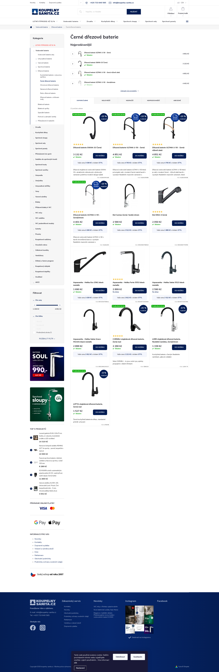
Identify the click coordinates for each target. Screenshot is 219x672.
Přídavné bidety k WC (43, 207)
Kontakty (42, 3)
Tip (38, 329)
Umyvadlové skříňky (42, 186)
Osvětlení (38, 277)
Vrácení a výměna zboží (44, 549)
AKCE (37, 282)
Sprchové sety (40, 143)
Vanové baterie (43, 63)
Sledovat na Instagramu (141, 637)
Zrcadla (38, 127)
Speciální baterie (43, 113)
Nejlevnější (106, 100)
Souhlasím (137, 657)
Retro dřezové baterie (47, 93)
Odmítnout (120, 657)
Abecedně (177, 100)
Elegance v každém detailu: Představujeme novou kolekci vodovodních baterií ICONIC (104, 615)
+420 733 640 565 (41, 615)
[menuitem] (45, 21)
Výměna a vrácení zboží (72, 623)
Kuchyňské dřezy (41, 132)
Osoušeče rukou (41, 245)
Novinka (40, 325)
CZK (182, 3)
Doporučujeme (82, 100)
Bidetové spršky (43, 108)
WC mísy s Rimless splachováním (106, 607)
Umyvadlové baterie (45, 59)
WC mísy (38, 213)
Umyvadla (39, 175)
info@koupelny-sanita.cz (46, 612)
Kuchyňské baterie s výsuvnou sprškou (51, 76)
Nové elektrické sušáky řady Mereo (106, 610)
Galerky (38, 229)
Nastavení (80, 668)
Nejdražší (129, 100)
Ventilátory (39, 255)
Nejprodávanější (153, 100)
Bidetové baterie (43, 104)
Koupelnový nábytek (42, 266)
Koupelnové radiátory (43, 239)
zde (75, 662)
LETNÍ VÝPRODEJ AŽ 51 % (45, 45)
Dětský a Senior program (44, 261)
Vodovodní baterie (42, 51)
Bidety (37, 202)
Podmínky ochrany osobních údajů (48, 562)
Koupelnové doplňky (42, 272)
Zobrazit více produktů (129, 91)
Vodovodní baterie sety (46, 55)
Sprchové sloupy (41, 138)
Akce (38, 322)
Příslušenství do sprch (43, 154)
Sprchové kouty (41, 165)
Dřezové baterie (43, 71)
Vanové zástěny (41, 197)
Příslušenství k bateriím (46, 121)
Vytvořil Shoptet (183, 667)
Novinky (32, 3)
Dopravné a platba (55, 3)
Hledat (133, 11)
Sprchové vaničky (41, 170)
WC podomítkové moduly (44, 223)
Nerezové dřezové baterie (49, 89)
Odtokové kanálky (42, 250)
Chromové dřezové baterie (49, 85)
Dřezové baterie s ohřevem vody (49, 98)
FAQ (36, 552)
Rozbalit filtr (46, 338)
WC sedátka (39, 218)
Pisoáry (38, 234)
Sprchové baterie (44, 67)
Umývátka (39, 181)
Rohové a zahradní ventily (47, 117)
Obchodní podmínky (43, 558)
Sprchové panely (41, 148)
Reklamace (39, 555)
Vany (37, 191)
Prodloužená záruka (43, 333)
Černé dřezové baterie (48, 81)
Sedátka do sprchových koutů (46, 159)
